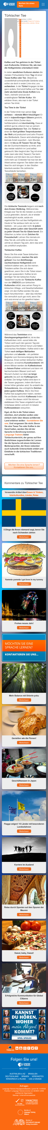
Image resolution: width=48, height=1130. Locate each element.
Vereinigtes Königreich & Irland (25, 1077)
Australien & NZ (17, 1073)
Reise (37, 23)
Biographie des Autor (20, 38)
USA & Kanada (35, 1079)
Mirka (18, 22)
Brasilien (32, 1073)
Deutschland (12, 1076)
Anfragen (24, 1085)
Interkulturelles (24, 23)
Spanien (25, 1076)
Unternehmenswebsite (27, 1095)
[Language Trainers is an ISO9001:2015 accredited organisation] (26, 1102)
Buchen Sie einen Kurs (26, 4)
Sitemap (15, 1095)
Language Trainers (13, 434)
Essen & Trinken (33, 21)
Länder (32, 23)
